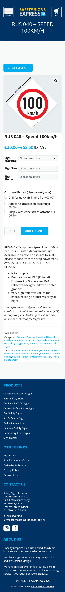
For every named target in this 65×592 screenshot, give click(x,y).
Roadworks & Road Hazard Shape (21, 340)
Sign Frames (10, 437)
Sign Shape (9, 178)
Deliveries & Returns (14, 465)
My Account (10, 455)
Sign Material (11, 159)
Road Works (33, 353)
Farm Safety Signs (13, 398)
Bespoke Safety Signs (15, 428)
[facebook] (15, 528)
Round (56, 353)
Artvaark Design (42, 586)
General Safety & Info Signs (18, 408)
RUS (26, 343)
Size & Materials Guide (16, 460)
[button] (55, 81)
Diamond (21, 337)
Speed (7, 356)
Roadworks (46, 353)
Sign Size (11, 168)
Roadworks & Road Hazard (41, 337)
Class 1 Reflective (30, 350)
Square (33, 343)
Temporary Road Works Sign (36, 356)
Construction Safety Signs (17, 393)
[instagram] (6, 528)
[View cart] (56, 12)
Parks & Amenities (13, 423)
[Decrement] (7, 230)
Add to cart (34, 231)
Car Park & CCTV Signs (16, 403)
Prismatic (9, 353)
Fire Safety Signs (12, 413)
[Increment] (14, 230)
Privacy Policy (11, 470)
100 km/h (15, 350)
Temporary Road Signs (16, 433)
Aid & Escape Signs (14, 418)
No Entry (55, 350)
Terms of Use (11, 475)
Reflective (20, 353)
